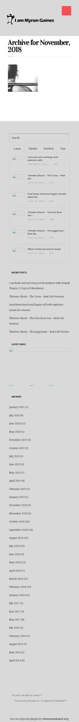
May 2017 (15, 619)
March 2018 (16, 578)
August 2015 (16, 644)
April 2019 (15, 480)
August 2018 (16, 538)
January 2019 (17, 497)
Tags (62, 148)
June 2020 (14, 423)
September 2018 (18, 530)
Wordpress (34, 701)
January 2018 (17, 595)
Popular (33, 148)
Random (49, 148)
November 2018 (18, 513)
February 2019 (17, 489)
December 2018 (18, 505)
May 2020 (15, 431)
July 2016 (14, 627)
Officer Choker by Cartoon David (44, 249)
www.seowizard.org (55, 718)
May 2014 (15, 652)
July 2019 (14, 456)
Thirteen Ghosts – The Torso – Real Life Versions (36, 296)
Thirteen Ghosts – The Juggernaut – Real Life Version (39, 331)
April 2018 (15, 570)
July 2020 (14, 415)
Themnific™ (61, 701)
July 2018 (14, 546)
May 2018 (15, 562)
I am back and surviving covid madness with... (43, 159)
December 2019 (18, 440)
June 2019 (14, 464)
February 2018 (17, 587)
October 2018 (17, 521)
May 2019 (15, 472)
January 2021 (17, 407)
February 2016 (17, 636)
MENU (66, 10)
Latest (17, 148)
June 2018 (14, 554)
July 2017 (14, 603)
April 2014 (15, 660)
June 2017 (14, 611)
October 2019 (17, 448)
